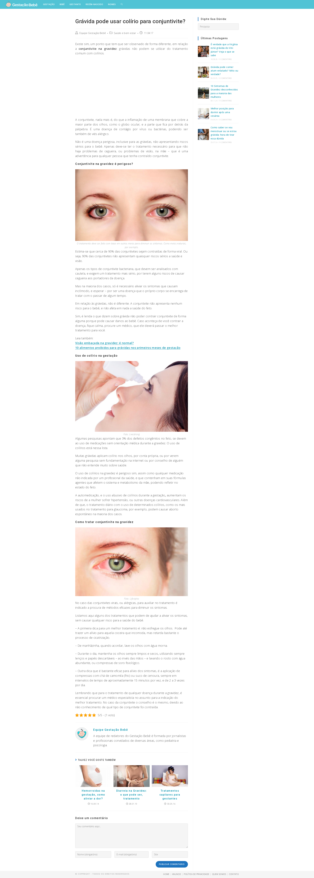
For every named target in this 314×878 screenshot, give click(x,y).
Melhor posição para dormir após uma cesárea (222, 112)
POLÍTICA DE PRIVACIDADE (196, 874)
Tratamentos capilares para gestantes (169, 794)
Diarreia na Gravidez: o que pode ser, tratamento (131, 794)
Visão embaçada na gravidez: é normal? (104, 343)
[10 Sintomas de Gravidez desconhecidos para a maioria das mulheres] (203, 93)
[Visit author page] (81, 734)
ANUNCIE (176, 874)
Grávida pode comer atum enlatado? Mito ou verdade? (224, 70)
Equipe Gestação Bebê (92, 33)
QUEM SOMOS (219, 874)
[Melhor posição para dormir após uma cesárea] (203, 113)
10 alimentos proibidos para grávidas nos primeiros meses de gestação (127, 348)
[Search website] (121, 4)
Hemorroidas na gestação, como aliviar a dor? (93, 794)
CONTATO (234, 874)
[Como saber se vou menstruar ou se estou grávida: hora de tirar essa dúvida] (203, 134)
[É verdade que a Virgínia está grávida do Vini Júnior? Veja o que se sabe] (203, 51)
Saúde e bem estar (125, 33)
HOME (166, 874)
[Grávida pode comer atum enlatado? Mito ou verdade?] (203, 72)
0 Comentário (225, 59)
